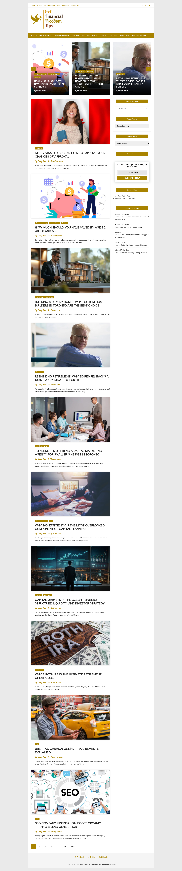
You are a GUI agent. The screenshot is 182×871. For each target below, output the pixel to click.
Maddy (117, 232)
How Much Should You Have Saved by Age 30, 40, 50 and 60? (49, 84)
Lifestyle (103, 35)
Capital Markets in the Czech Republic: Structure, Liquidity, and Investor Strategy (70, 601)
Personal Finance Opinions (125, 199)
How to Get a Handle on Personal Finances (131, 245)
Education (39, 148)
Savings (37, 77)
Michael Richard (121, 250)
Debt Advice (92, 35)
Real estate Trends (139, 35)
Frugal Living (124, 35)
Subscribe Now (132, 178)
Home (33, 35)
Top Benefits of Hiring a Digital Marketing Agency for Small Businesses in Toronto (68, 452)
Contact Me (75, 5)
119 (65, 846)
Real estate (89, 71)
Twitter (93, 857)
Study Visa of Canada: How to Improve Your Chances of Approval (70, 154)
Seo (37, 446)
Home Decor (80, 71)
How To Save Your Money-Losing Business (131, 253)
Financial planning (40, 74)
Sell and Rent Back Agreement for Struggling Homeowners (132, 236)
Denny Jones (41, 90)
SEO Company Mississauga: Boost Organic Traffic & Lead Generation (68, 825)
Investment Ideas (78, 35)
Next (73, 846)
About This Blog (36, 5)
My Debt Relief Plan (122, 196)
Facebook (80, 857)
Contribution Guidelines (52, 5)
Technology (44, 446)
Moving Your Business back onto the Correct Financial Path (132, 218)
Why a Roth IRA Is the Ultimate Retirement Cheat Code (68, 676)
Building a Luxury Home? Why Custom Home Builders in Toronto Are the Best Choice (89, 81)
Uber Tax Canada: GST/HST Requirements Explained (67, 750)
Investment (47, 595)
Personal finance (45, 35)
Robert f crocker (121, 214)
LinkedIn (104, 857)
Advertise (65, 5)
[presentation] (33, 69)
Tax (51, 521)
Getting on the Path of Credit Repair (129, 227)
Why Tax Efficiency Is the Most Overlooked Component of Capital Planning (70, 527)
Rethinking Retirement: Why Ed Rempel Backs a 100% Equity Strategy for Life (131, 82)
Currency (38, 595)
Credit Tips (113, 35)
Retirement (120, 74)
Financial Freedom (62, 35)
